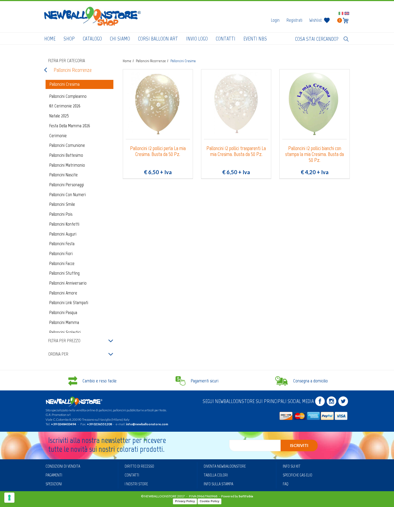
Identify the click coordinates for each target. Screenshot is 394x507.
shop (69, 38)
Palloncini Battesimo (66, 155)
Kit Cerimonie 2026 (64, 106)
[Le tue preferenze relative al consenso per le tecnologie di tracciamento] (9, 498)
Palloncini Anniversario (68, 283)
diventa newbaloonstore (225, 466)
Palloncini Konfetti (64, 224)
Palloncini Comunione (67, 145)
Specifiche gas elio (297, 475)
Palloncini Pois (60, 214)
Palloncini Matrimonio (67, 165)
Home (49, 38)
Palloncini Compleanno (68, 96)
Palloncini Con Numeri (67, 194)
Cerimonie (58, 136)
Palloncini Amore (63, 293)
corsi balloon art (158, 38)
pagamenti (54, 475)
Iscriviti (299, 445)
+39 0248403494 (63, 424)
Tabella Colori (216, 475)
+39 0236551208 (99, 424)
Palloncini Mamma (64, 322)
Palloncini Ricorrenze (73, 70)
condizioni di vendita (63, 466)
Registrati (294, 20)
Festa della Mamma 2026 (69, 126)
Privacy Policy (185, 501)
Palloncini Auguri (62, 234)
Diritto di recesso (139, 466)
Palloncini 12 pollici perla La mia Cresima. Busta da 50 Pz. (158, 151)
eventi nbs (255, 38)
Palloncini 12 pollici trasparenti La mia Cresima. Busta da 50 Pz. (236, 151)
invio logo (197, 38)
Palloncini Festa (62, 244)
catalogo (92, 38)
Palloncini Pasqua (63, 312)
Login (275, 20)
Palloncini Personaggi (66, 185)
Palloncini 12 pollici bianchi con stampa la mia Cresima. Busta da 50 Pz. (314, 154)
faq (285, 483)
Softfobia (246, 496)
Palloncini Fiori (61, 253)
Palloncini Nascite (63, 175)
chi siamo (120, 38)
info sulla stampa (218, 483)
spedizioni (54, 483)
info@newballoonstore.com (147, 424)
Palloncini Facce (62, 263)
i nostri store (136, 483)
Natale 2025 (59, 116)
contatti (225, 38)
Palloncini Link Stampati (68, 302)
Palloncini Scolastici (65, 332)
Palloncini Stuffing (64, 273)
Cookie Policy (209, 501)
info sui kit (291, 466)
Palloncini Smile (62, 204)
